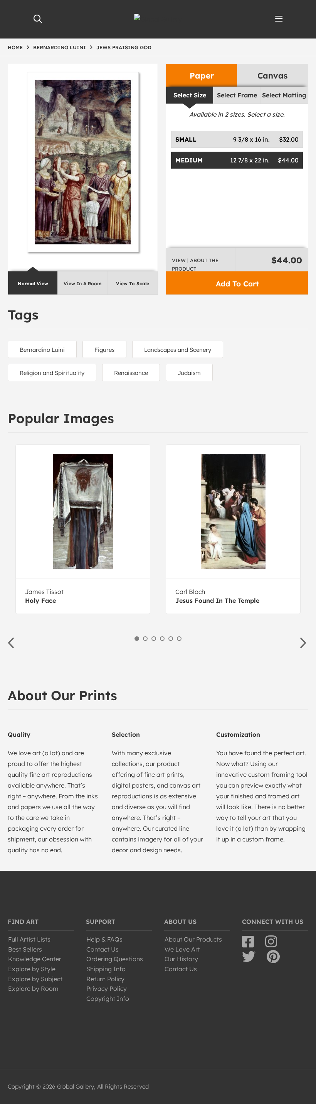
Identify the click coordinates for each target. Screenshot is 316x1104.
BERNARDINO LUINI (59, 47)
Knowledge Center (34, 959)
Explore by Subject (35, 979)
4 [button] (162, 638)
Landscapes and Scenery (177, 349)
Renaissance (131, 372)
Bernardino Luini (42, 349)
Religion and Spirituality (52, 372)
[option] (83, 529)
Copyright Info (107, 998)
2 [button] (145, 638)
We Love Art (182, 949)
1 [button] (136, 638)
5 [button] (170, 638)
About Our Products (193, 939)
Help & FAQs (104, 939)
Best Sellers (25, 949)
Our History (181, 959)
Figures (104, 349)
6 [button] (179, 638)
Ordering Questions (114, 959)
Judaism (189, 372)
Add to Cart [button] (237, 283)
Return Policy (105, 979)
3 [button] (153, 638)
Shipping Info (106, 969)
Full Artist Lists (29, 939)
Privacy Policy (106, 988)
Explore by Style (31, 969)
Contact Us (102, 949)
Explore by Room (33, 988)
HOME (15, 47)
